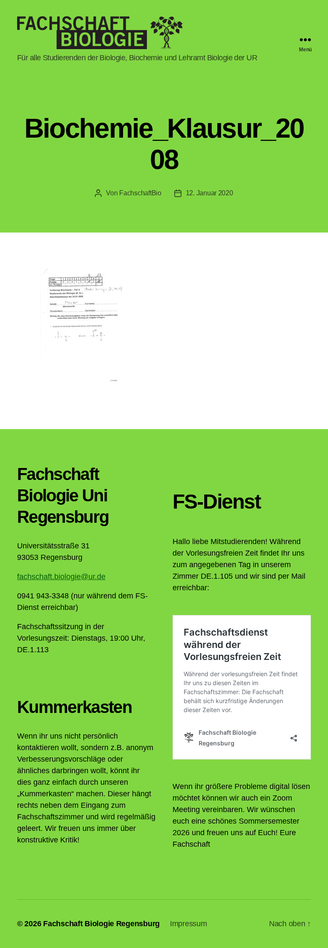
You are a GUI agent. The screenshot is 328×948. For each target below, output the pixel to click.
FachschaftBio (140, 193)
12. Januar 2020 (209, 193)
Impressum (188, 923)
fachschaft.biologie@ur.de (61, 576)
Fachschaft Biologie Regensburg (101, 923)
